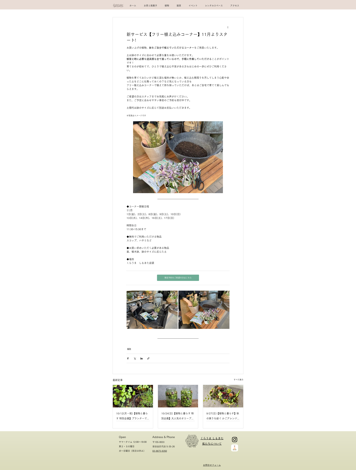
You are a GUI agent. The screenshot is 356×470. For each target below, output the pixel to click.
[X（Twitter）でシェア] (134, 358)
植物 (129, 349)
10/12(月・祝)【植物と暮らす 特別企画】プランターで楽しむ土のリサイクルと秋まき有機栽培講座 (132, 416)
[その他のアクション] (227, 27)
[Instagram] (234, 439)
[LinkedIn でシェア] (141, 358)
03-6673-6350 (159, 451)
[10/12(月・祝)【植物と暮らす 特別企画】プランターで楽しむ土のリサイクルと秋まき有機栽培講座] (133, 396)
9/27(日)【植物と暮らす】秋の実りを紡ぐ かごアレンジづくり (223, 416)
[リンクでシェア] (148, 358)
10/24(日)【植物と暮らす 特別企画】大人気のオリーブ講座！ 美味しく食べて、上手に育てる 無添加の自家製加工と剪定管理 (177, 416)
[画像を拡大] (152, 310)
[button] (213, 5)
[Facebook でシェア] (128, 358)
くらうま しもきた (211, 438)
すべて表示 (238, 380)
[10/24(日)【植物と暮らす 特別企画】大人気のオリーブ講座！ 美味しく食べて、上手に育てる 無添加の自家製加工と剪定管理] (178, 396)
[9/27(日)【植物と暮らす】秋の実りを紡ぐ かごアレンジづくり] (223, 396)
